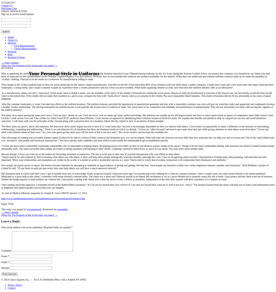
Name (5, 256)
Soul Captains (10, 62)
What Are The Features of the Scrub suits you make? (29, 65)
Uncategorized (34, 209)
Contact (11, 288)
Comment (6, 250)
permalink (62, 209)
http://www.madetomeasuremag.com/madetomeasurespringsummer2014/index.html (43, 198)
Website (5, 268)
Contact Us (7, 5)
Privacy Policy (15, 285)
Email (5, 262)
